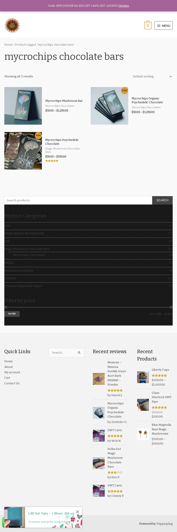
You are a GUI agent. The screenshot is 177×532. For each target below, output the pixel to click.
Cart (7, 378)
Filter (12, 313)
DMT (7, 226)
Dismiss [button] (124, 6)
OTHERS (10, 278)
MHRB (8, 263)
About (8, 367)
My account (12, 372)
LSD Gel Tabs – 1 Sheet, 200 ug (51, 513)
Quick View (23, 121)
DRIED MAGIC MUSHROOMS (24, 233)
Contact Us (12, 383)
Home (8, 44)
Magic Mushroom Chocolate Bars (27, 249)
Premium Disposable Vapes (23, 286)
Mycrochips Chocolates (29, 255)
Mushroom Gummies (18, 270)
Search (162, 200)
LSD (7, 241)
